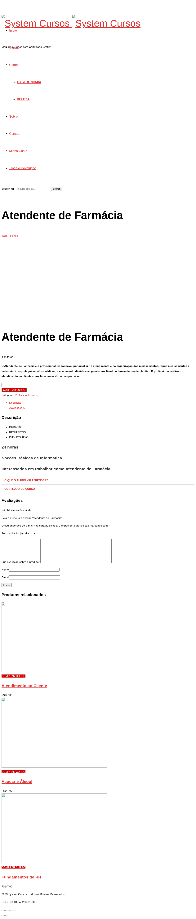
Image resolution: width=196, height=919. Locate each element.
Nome (5, 569)
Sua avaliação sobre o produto (21, 561)
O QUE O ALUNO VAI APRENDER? (26, 480)
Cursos (14, 48)
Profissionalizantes (26, 395)
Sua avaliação (11, 533)
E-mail (5, 577)
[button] (98, 480)
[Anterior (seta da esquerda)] (3, 915)
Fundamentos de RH (21, 877)
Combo (14, 65)
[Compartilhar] (6, 910)
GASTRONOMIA (29, 82)
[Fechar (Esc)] (3, 910)
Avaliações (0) (17, 407)
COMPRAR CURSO (14, 389)
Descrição (15, 402)
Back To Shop (10, 235)
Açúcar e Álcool (17, 781)
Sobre (13, 116)
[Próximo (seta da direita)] (6, 915)
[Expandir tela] (10, 910)
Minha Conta (18, 151)
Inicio (13, 30)
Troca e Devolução (22, 168)
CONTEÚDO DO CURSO (19, 488)
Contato (14, 134)
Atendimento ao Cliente (24, 685)
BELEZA (23, 99)
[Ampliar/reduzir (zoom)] (14, 910)
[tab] (101, 402)
